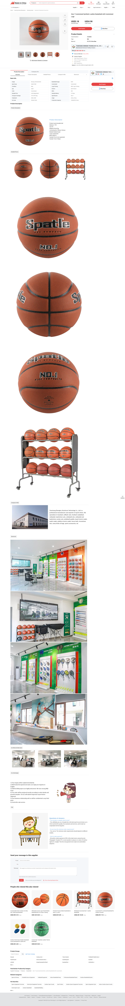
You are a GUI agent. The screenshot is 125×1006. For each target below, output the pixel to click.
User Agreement (70, 1000)
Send (21, 880)
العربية (70, 997)
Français (43, 997)
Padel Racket (13, 959)
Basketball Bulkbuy (39, 987)
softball (12, 962)
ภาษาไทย (86, 997)
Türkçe (90, 997)
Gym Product (60, 984)
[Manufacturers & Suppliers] (18, 2)
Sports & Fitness (15, 977)
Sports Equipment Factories (18, 984)
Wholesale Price (64, 995)
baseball (90, 959)
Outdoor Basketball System (86, 977)
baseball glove (65, 959)
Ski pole (12, 957)
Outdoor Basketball (27, 987)
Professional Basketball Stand (70, 977)
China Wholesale (56, 995)
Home (11, 10)
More (11, 990)
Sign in (113, 3)
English (28, 997)
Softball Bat (91, 962)
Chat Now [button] (105, 28)
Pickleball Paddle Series (94, 957)
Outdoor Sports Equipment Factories (74, 984)
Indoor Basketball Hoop (55, 977)
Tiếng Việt (96, 997)
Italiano (55, 997)
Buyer (81, 7)
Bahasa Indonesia (102, 997)
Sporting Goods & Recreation (20, 10)
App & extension (97, 7)
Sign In (73, 65)
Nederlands (65, 997)
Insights (99, 995)
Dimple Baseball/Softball (41, 962)
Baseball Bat (65, 962)
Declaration (77, 1000)
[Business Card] (112, 78)
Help (89, 7)
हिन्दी (82, 997)
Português (38, 997)
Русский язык (49, 997)
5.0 (97, 74)
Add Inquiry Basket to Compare (39, 60)
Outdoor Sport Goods (49, 984)
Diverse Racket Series (41, 959)
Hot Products (27, 995)
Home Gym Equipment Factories (34, 984)
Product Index (87, 995)
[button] (84, 74)
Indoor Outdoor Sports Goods (105, 984)
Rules (113, 7)
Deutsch (59, 997)
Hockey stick (39, 957)
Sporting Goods (30, 10)
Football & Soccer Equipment (28, 977)
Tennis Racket (65, 957)
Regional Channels (79, 995)
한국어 (74, 997)
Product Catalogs (31, 954)
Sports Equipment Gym (91, 984)
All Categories (15, 7)
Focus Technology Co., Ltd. (53, 1000)
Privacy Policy (84, 1000)
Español (33, 997)
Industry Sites (71, 995)
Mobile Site (94, 995)
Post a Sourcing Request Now (50, 880)
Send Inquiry (81, 28)
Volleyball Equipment (42, 977)
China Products (34, 995)
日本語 (78, 997)
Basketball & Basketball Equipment (41, 10)
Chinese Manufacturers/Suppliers (45, 995)
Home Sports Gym (16, 987)
